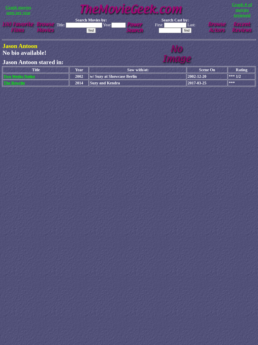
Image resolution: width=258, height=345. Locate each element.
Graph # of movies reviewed (242, 10)
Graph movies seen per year (18, 10)
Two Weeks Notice (19, 76)
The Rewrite (14, 83)
